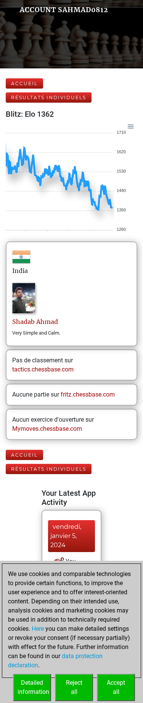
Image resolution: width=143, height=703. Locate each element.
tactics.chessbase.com (43, 369)
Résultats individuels (48, 97)
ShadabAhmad (35, 321)
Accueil (24, 83)
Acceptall (116, 687)
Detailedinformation (33, 687)
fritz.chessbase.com (88, 394)
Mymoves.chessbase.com (47, 428)
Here (38, 628)
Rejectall (74, 687)
